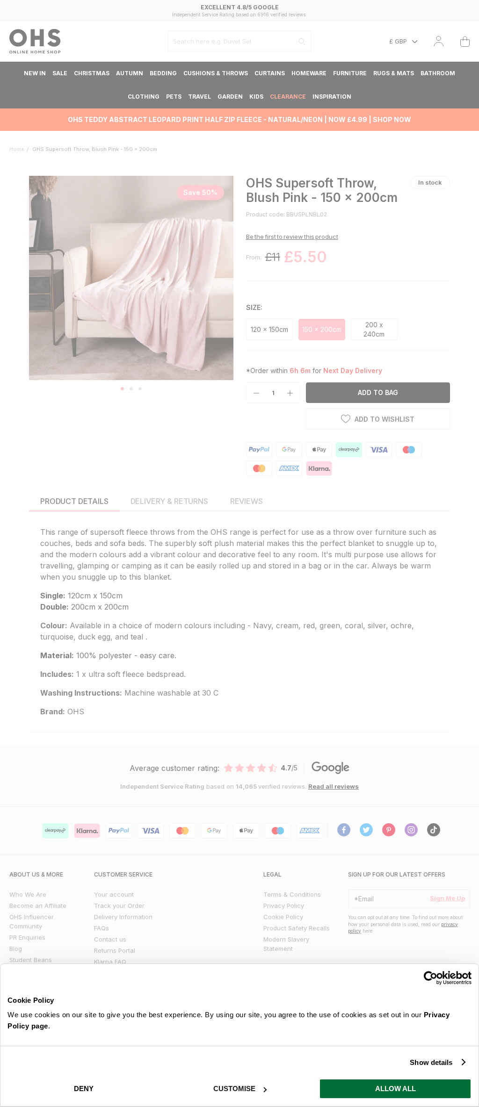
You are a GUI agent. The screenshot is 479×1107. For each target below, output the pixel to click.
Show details (431, 1062)
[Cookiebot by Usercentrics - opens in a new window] (431, 978)
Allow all (395, 1089)
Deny (84, 1089)
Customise (234, 1089)
